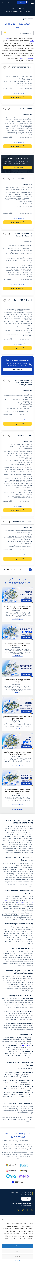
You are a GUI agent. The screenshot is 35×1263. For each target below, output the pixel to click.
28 (14, 569)
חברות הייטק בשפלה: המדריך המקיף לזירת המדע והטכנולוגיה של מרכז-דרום (17, 607)
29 (11, 569)
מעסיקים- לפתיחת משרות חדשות (21, 1203)
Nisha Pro (26, 1199)
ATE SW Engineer (25, 109)
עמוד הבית (31, 19)
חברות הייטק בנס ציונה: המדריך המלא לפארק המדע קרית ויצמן (17, 718)
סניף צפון (28, 1194)
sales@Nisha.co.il (26, 1205)
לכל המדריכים (18, 810)
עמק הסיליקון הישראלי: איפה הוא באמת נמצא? (17, 681)
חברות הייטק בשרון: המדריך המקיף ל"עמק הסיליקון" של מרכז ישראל (17, 753)
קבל (17, 1246)
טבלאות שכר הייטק (26, 58)
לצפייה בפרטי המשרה (19, 93)
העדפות (17, 1257)
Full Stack (20, 903)
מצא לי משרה (17, 369)
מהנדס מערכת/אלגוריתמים (22, 67)
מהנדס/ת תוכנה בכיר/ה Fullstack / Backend (23, 234)
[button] (3, 1219)
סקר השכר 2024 (17, 167)
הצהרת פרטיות (17, 1260)
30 (8, 569)
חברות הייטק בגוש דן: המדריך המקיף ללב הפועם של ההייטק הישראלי (17, 644)
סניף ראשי (28, 1193)
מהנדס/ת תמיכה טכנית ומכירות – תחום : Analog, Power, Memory (23, 382)
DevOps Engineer (25, 435)
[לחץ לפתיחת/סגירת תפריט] (32, 3)
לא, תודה (17, 1251)
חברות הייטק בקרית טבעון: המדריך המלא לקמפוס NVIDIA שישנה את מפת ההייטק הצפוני (17, 791)
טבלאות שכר (26, 1045)
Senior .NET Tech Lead (23, 300)
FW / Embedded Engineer (22, 178)
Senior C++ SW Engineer (22, 521)
